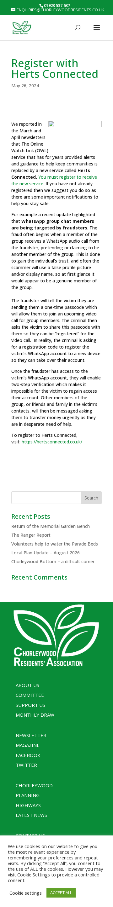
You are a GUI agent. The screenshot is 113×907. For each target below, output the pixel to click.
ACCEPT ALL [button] (61, 892)
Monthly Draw (35, 715)
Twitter (26, 765)
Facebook (28, 755)
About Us (27, 685)
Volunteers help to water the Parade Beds (54, 544)
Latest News (31, 815)
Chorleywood (34, 785)
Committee (30, 695)
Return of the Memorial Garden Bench (50, 526)
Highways (28, 805)
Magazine (28, 745)
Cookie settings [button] (25, 893)
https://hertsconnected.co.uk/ (52, 442)
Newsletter (31, 735)
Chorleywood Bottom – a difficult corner (52, 561)
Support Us (30, 705)
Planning (28, 795)
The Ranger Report (31, 535)
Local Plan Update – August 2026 (45, 553)
